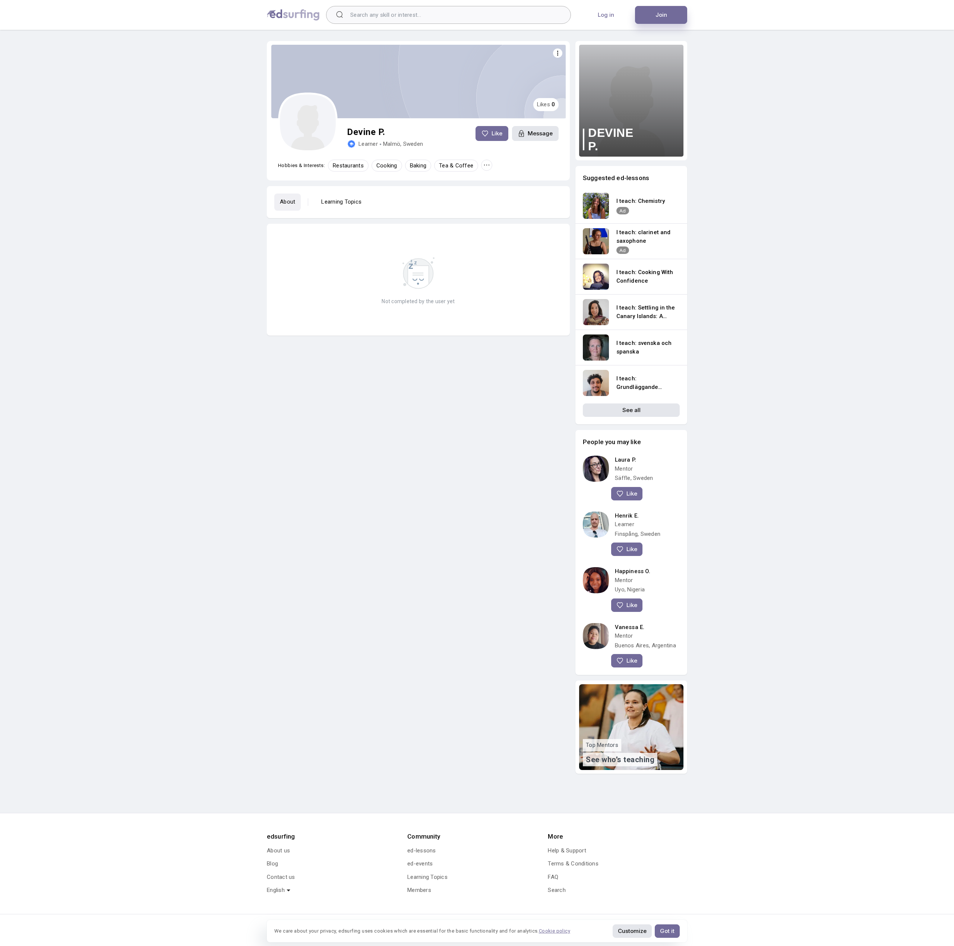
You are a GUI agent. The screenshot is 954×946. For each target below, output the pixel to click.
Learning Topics (341, 201)
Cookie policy (554, 930)
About (287, 201)
